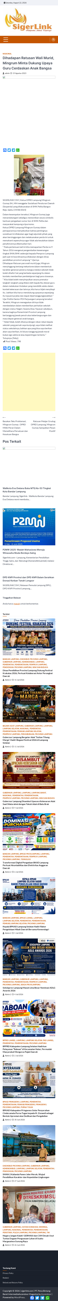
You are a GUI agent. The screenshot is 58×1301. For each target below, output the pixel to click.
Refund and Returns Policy (13, 1282)
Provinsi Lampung (23, 667)
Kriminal (43, 1227)
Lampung (40, 662)
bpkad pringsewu (11, 1102)
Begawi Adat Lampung (13, 726)
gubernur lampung (12, 662)
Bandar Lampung (11, 659)
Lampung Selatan (11, 729)
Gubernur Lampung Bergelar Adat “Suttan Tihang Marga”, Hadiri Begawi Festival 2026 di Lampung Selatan (26, 740)
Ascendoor (46, 1294)
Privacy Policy (8, 1273)
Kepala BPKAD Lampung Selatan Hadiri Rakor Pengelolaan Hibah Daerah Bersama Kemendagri (26, 928)
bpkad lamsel (26, 918)
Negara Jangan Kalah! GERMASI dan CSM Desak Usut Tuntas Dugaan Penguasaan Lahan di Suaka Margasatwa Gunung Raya (28, 1238)
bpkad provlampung (30, 854)
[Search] (53, 40)
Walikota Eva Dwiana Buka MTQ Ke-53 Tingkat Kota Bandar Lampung (27, 490)
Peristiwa (7, 1233)
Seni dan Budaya (40, 667)
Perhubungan (27, 734)
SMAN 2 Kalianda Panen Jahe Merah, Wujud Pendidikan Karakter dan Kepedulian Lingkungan (26, 1175)
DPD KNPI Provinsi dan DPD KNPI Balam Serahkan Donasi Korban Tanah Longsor (28, 579)
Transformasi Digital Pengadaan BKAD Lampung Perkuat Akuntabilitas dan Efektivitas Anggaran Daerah (25, 865)
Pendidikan (8, 667)
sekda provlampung (30, 985)
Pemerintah (8, 665)
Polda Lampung (20, 1233)
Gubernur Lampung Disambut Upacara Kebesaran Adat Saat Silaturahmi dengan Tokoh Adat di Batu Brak (29, 802)
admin (7, 73)
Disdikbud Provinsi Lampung (33, 659)
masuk (17, 603)
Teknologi (26, 859)
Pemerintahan (21, 665)
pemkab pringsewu (26, 1105)
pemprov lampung (38, 665)
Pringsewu (41, 1105)
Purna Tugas (27, 1107)
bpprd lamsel (9, 1040)
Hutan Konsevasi (30, 1227)
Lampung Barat (38, 793)
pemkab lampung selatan (29, 731)
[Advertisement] (29, 382)
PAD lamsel (48, 1040)
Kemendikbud (28, 662)
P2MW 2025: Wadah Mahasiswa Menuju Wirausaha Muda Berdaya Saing (24, 551)
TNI (48, 1233)
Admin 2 (8, 680)
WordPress (19, 1297)
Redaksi (6, 1278)
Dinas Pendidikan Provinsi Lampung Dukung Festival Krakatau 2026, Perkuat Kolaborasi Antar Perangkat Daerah (28, 673)
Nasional (7, 54)
